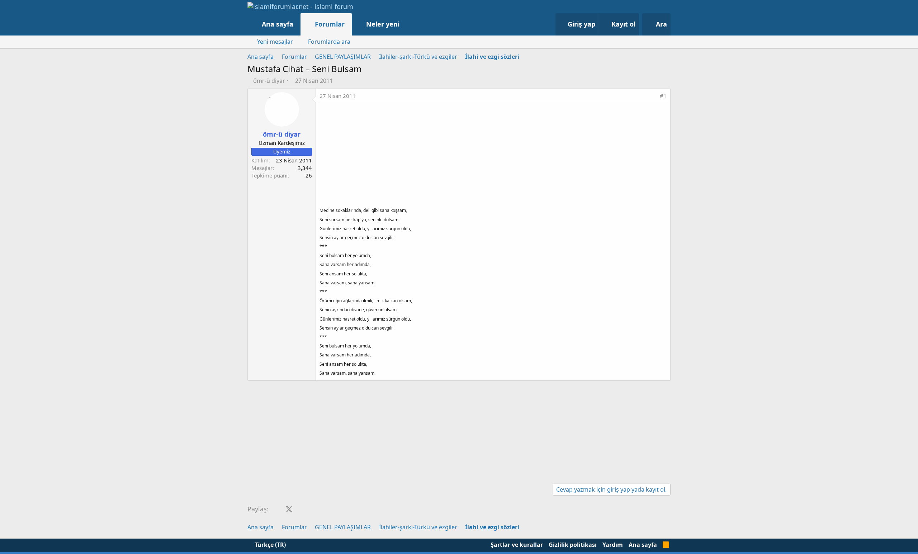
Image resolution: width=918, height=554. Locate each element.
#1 (663, 95)
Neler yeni (382, 24)
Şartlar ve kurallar (517, 545)
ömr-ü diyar (269, 81)
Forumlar (330, 24)
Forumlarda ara (329, 42)
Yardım (612, 545)
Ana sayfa (277, 24)
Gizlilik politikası (573, 545)
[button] (407, 24)
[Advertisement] (493, 155)
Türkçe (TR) (269, 545)
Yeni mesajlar (275, 42)
